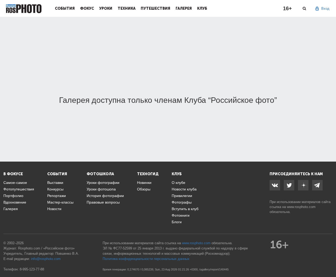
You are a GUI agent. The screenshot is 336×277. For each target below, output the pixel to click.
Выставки (55, 182)
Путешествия (155, 8)
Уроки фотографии (103, 182)
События (65, 8)
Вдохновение (14, 202)
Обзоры (143, 189)
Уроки (105, 8)
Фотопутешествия (18, 189)
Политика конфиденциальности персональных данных (146, 259)
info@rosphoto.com (46, 259)
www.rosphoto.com (301, 207)
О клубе (178, 182)
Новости (54, 209)
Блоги (177, 222)
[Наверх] (329, 260)
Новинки (144, 182)
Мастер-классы (60, 202)
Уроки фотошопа (101, 189)
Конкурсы (55, 189)
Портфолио (13, 196)
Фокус (87, 8)
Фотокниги (181, 215)
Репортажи (56, 196)
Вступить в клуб (185, 209)
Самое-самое (15, 182)
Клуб (202, 8)
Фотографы (182, 202)
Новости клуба (184, 189)
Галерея (184, 8)
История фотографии (105, 196)
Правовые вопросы (103, 202)
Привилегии (182, 196)
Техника (126, 8)
